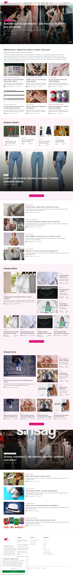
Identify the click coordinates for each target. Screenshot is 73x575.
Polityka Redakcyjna (37, 568)
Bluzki (47, 2)
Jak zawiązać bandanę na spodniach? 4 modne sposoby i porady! (22, 553)
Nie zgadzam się (14, 568)
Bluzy (51, 2)
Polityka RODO (30, 568)
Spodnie (42, 2)
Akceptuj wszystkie (13, 571)
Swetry (34, 2)
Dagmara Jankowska (34, 539)
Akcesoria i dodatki (8, 20)
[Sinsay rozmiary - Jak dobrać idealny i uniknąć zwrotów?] (36, 450)
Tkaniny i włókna (52, 77)
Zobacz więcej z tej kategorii (35, 195)
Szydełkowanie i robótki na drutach (12, 77)
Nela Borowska (33, 543)
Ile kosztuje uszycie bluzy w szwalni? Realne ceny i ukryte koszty (22, 541)
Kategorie (46, 537)
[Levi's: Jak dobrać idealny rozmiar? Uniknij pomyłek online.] (36, 171)
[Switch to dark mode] (68, 3)
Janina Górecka (6, 33)
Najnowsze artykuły (28, 2)
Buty (38, 2)
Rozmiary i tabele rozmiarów (10, 104)
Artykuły (19, 537)
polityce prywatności (18, 565)
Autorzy (32, 537)
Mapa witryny (44, 568)
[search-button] (65, 2)
